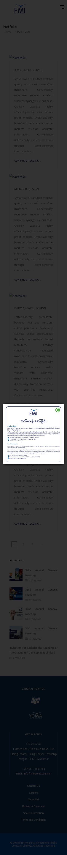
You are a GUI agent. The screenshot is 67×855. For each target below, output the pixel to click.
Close (57, 410)
